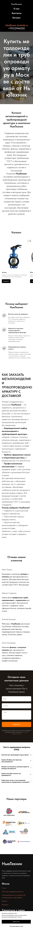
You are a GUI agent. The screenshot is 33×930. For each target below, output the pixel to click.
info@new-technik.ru (16, 25)
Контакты (16, 13)
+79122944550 (16, 28)
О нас (17, 8)
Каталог (16, 17)
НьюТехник (16, 4)
